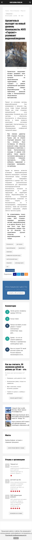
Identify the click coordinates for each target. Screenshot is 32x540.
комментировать (11, 270)
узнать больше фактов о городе (16, 448)
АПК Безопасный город (12, 259)
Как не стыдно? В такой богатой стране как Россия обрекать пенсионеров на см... (18, 351)
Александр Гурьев (19, 262)
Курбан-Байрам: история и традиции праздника (13, 441)
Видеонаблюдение (11, 248)
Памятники (9, 251)
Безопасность (10, 244)
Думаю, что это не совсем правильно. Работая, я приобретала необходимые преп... (18, 341)
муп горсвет (19, 244)
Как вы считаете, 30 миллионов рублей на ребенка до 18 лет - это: (15, 367)
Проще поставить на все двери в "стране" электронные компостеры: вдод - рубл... (18, 329)
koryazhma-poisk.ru (16, 2)
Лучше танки (14, 319)
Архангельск (22, 248)
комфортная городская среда (13, 255)
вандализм (9, 262)
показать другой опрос (16, 398)
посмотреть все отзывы (16, 513)
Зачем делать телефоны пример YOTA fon (18, 312)
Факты (8, 435)
